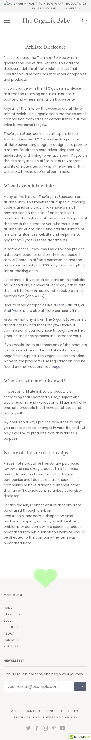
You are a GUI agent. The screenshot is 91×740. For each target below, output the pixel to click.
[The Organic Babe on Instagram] (45, 729)
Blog (8, 620)
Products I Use (16, 627)
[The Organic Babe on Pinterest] (54, 729)
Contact (11, 640)
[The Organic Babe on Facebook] (37, 729)
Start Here (13, 614)
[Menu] (7, 21)
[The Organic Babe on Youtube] (62, 729)
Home (8, 607)
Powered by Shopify (60, 717)
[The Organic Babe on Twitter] (28, 729)
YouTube (11, 646)
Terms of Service (51, 57)
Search (63, 711)
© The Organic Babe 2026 (32, 711)
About (9, 633)
